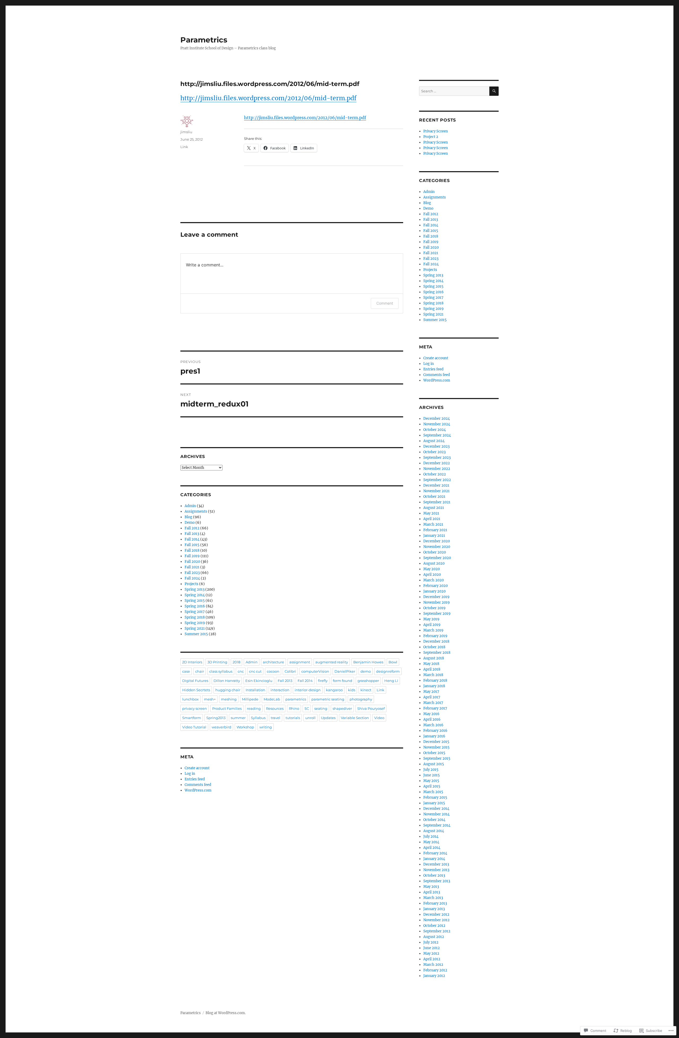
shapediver (342, 708)
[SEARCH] (494, 91)
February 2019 (435, 636)
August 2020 (434, 563)
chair (199, 671)
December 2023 (436, 446)
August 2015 (433, 764)
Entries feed (195, 779)
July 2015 (430, 769)
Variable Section (355, 718)
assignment (299, 662)
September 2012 (436, 931)
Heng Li (391, 680)
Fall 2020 (192, 561)
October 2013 (434, 875)
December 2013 (436, 864)
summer (238, 718)
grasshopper (368, 680)
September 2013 (436, 881)
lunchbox (190, 699)
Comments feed (198, 784)
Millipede (250, 699)
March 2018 (433, 675)
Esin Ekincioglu (258, 680)
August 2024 (434, 441)
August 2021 (433, 507)
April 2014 (431, 847)
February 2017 (435, 708)
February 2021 (435, 530)
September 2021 (436, 502)
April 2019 (432, 624)
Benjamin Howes (368, 662)
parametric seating (327, 699)
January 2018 (434, 686)
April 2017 (431, 697)
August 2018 (433, 658)
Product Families (227, 708)
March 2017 (433, 702)
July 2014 (430, 836)
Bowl (393, 662)
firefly (323, 680)
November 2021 (436, 491)
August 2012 (433, 937)
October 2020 (434, 552)
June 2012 (431, 948)
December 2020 (436, 541)
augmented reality (331, 662)
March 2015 (433, 792)
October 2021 (434, 496)
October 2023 (434, 452)
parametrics (295, 699)
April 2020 (432, 574)
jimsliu (186, 132)
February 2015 (435, 797)
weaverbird (221, 727)
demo (365, 671)
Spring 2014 (195, 595)
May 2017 (431, 691)
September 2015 (436, 758)
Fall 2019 (192, 556)
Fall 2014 (192, 539)
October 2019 (434, 608)
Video (379, 718)
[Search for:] (454, 91)
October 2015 (434, 753)
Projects (191, 584)
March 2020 (433, 580)
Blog (188, 517)
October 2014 (434, 820)
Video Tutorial (194, 727)
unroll (310, 718)
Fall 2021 (192, 567)
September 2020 (437, 558)
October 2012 (434, 925)
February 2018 (435, 680)
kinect (365, 690)
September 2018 (436, 652)
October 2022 (434, 474)
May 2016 (431, 714)
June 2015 (431, 775)
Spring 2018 (195, 617)
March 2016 (433, 725)
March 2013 (433, 898)
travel (275, 718)
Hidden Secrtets (196, 690)
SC (306, 708)
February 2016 (435, 730)
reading (254, 708)
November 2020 (436, 546)
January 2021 (434, 535)
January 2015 (434, 803)
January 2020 (434, 591)
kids (351, 690)
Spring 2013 (194, 589)
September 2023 (437, 457)
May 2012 (431, 953)
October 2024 (434, 429)
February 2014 (435, 853)
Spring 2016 (195, 606)
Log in (190, 773)
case (186, 671)
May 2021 (431, 513)
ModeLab (272, 699)
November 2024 (436, 424)
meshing (229, 699)
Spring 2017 (195, 611)
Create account (197, 768)
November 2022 (436, 468)
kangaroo (334, 690)
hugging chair (227, 690)
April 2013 (431, 892)
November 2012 (436, 920)
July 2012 (430, 942)
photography (361, 699)
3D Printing (217, 662)
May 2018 (431, 663)
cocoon (273, 671)
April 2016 (432, 719)
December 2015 (436, 741)
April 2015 (431, 786)
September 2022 (437, 480)
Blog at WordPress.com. (226, 1013)
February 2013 (435, 903)
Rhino (294, 708)
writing (265, 727)
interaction (280, 690)
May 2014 (431, 842)
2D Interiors (192, 662)
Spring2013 (215, 718)
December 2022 (436, 463)
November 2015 (436, 747)
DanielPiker (344, 671)
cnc (241, 671)
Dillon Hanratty (227, 680)
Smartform (191, 718)
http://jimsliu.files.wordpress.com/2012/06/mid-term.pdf (268, 98)
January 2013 (434, 909)
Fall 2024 (192, 578)
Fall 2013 (192, 533)
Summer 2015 (196, 634)
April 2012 (431, 959)
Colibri (290, 671)
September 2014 (436, 825)
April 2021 (431, 519)
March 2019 (433, 630)
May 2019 (431, 619)
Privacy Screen (435, 131)
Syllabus (258, 718)
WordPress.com (198, 790)
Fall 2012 (192, 528)
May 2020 (431, 569)
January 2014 (434, 859)
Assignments (196, 511)
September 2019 (437, 613)
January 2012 (434, 976)
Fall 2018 (192, 550)
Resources (275, 708)
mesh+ (210, 699)
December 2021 (436, 485)
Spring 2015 (195, 600)
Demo (190, 522)
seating (320, 708)
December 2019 (436, 597)
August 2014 (433, 831)
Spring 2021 (195, 628)
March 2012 (433, 964)
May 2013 (431, 886)
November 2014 (436, 814)
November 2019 (436, 602)
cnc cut (255, 671)
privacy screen (194, 708)
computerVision (315, 671)
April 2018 (431, 669)
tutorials (293, 718)
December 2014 (436, 808)
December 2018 (436, 641)
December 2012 (436, 914)
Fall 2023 (192, 572)
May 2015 (431, 781)
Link (184, 147)
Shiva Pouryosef (371, 708)
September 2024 (437, 435)
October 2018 (434, 647)
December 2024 (436, 418)
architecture (273, 662)
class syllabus (220, 671)
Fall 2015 (192, 545)
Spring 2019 (195, 623)
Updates (328, 718)
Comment (384, 303)
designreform (388, 671)
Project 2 (430, 137)
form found (342, 680)
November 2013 (436, 870)
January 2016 (434, 736)
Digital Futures (195, 680)
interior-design (308, 690)
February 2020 (435, 585)
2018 (236, 662)
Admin (190, 506)
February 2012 (435, 970)
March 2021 (433, 524)
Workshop (245, 727)
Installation (255, 690)
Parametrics (203, 39)
